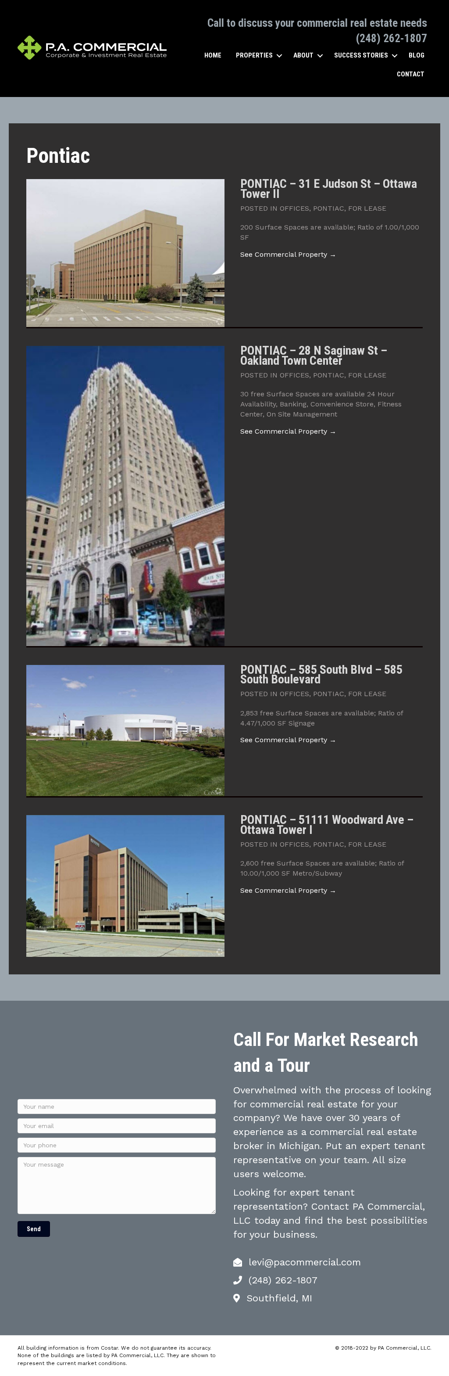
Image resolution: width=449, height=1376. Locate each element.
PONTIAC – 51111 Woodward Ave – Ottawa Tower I (326, 824)
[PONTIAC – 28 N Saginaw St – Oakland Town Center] (125, 495)
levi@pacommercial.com (305, 1262)
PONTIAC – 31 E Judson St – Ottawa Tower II (328, 188)
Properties (254, 55)
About (303, 55)
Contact (410, 74)
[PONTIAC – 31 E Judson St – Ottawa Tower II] (125, 252)
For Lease (367, 208)
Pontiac (328, 208)
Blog (416, 55)
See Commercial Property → (288, 254)
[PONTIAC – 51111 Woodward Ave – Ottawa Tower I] (125, 885)
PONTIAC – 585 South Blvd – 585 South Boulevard (321, 674)
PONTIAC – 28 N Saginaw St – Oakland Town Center (313, 355)
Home (212, 55)
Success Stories (361, 55)
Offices (294, 208)
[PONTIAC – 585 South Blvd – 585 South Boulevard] (125, 730)
